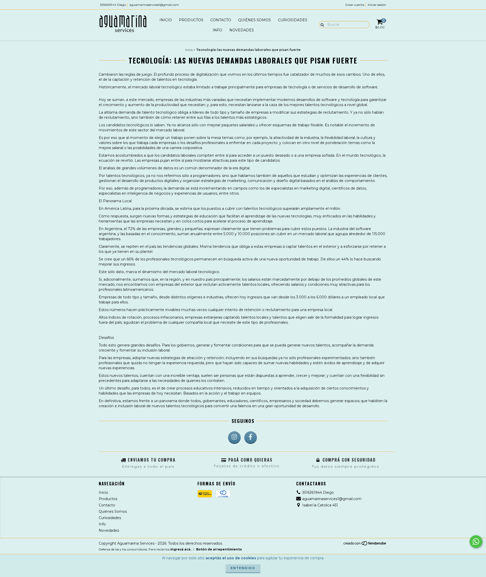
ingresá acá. (180, 549)
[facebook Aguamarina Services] (250, 437)
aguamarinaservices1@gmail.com (154, 5)
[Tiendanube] (365, 544)
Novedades (241, 30)
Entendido (243, 568)
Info (217, 30)
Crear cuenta (354, 5)
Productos (191, 20)
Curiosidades (292, 20)
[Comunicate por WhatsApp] (476, 541)
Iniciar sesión (377, 5)
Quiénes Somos (254, 20)
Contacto (220, 20)
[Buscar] (321, 24)
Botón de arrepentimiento (219, 549)
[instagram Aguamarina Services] (234, 437)
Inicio (165, 20)
